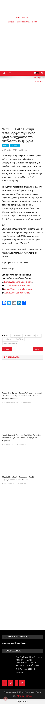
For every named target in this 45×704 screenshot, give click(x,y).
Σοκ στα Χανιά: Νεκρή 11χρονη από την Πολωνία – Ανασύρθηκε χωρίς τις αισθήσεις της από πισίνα (29, 661)
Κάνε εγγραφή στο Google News (18, 282)
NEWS (5, 145)
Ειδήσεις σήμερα (32, 335)
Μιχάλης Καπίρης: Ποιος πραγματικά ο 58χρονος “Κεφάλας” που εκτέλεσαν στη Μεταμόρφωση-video (39, 349)
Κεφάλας (19, 339)
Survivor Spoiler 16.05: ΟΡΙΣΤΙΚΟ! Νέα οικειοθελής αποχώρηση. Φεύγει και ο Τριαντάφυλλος (8, 349)
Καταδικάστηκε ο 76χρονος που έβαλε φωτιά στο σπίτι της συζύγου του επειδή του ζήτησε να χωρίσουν (21, 437)
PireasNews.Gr (22, 17)
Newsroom (26, 150)
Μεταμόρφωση (10, 343)
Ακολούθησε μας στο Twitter (16, 293)
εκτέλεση (8, 339)
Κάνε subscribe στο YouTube (17, 285)
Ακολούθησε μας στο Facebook (18, 289)
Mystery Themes (24, 696)
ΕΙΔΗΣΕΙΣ (15, 145)
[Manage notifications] (6, 699)
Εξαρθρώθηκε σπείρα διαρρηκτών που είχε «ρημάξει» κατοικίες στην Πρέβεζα (18, 478)
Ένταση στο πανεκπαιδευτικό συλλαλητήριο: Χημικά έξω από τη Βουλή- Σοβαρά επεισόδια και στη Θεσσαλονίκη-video (22, 396)
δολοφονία (16, 335)
